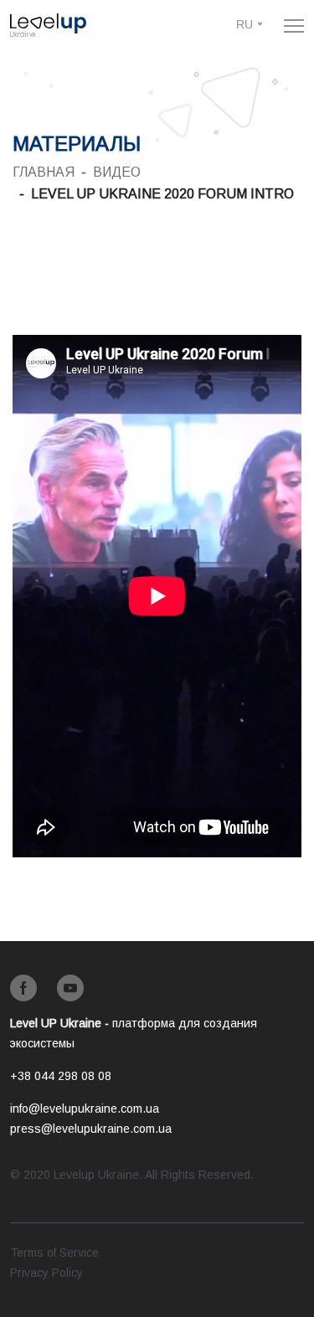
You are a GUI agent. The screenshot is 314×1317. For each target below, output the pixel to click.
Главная (44, 172)
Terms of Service (54, 1252)
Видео (117, 172)
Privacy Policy (46, 1272)
